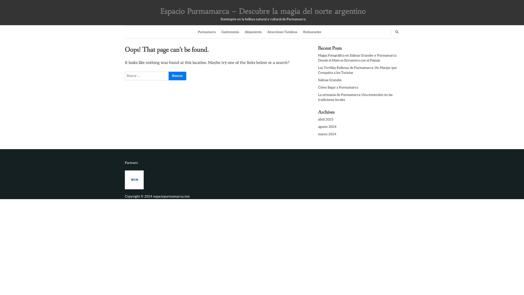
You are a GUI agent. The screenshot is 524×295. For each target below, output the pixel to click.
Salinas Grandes (330, 80)
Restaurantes (312, 32)
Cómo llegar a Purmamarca (338, 88)
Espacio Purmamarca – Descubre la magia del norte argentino (263, 11)
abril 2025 (325, 119)
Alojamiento (253, 32)
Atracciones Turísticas (282, 32)
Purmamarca (207, 32)
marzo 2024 (327, 134)
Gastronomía (230, 32)
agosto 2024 (327, 127)
